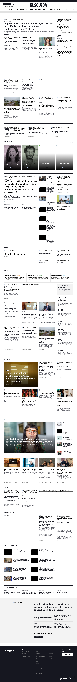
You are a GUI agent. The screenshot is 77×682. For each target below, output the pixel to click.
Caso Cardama (29, 12)
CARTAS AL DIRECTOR (10, 587)
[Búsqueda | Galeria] (8, 420)
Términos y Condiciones (27, 656)
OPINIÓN (6, 247)
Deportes (37, 663)
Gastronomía (59, 9)
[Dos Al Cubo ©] (65, 679)
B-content (37, 671)
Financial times (39, 668)
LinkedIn (50, 658)
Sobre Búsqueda (25, 651)
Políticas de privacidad (26, 654)
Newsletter (8, 141)
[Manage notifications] (74, 677)
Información (16, 9)
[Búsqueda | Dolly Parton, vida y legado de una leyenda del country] (56, 79)
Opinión (39, 9)
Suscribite (38, 636)
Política (11, 9)
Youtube (50, 656)
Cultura (35, 9)
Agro (26, 9)
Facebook (51, 653)
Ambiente (31, 9)
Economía (22, 9)
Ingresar (14, 4)
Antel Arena (39, 12)
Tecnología (52, 9)
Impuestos (44, 12)
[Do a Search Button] (73, 9)
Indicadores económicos (40, 656)
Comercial (24, 653)
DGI (34, 12)
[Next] (72, 142)
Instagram (51, 654)
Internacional (46, 9)
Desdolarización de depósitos (52, 12)
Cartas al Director (39, 673)
